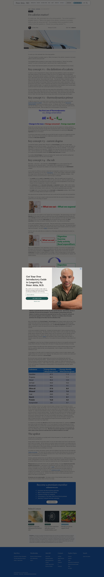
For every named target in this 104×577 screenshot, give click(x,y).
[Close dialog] (81, 269)
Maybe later (37, 301)
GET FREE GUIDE (36, 298)
